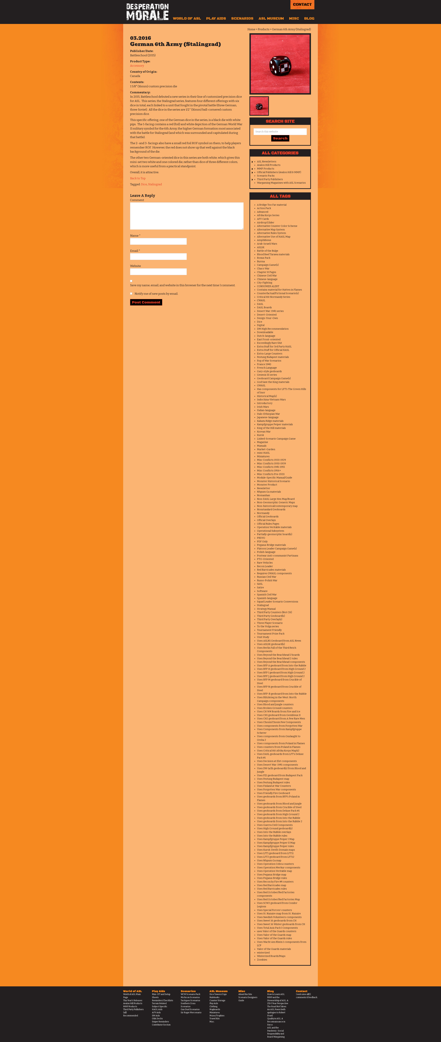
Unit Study (263, 637)
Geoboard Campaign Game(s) (274, 378)
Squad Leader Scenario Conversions (277, 601)
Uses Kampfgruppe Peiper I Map (275, 839)
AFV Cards (263, 219)
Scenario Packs (266, 175)
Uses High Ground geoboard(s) (275, 828)
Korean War (264, 431)
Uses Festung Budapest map (273, 778)
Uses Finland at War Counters (274, 786)
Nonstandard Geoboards (271, 509)
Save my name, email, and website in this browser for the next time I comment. (182, 285)
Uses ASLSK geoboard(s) (271, 644)
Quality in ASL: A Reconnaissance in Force (276, 1021)
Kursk (260, 435)
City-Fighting (264, 282)
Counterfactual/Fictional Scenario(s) (278, 293)
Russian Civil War (266, 576)
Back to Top (138, 178)
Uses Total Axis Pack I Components (277, 927)
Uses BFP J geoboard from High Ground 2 (281, 676)
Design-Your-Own (267, 318)
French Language (267, 367)
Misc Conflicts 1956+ (269, 470)
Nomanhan (263, 495)
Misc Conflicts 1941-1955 (271, 467)
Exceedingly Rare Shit (269, 343)
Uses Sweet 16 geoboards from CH (276, 920)
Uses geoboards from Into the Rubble (278, 818)
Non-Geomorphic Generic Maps (276, 502)
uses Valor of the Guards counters (276, 931)
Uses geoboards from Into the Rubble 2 (279, 821)
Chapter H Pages (266, 272)
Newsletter (263, 488)
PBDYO (261, 538)
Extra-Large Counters (269, 353)
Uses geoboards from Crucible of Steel (279, 807)
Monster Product (267, 484)
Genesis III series (267, 374)
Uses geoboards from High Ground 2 (278, 814)
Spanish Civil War (267, 594)
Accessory (137, 66)
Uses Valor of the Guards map (274, 934)
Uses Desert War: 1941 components (277, 764)
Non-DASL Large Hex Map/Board (276, 499)
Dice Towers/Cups (218, 994)
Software (262, 591)
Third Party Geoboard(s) (271, 616)
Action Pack (264, 208)
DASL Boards (264, 307)
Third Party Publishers (270, 179)
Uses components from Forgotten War (279, 725)
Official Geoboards (268, 516)
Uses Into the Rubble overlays (274, 832)
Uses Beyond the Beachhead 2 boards (278, 654)
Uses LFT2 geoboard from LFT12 (275, 856)
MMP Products (265, 168)
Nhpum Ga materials (269, 491)
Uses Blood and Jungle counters (275, 704)
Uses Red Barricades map (271, 885)
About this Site (245, 994)
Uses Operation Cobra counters (275, 864)
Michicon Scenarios (190, 997)
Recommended (130, 1015)
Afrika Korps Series (268, 215)
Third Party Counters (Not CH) (274, 612)
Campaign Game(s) (268, 265)
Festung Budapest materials (273, 357)
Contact (302, 4)
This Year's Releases (132, 1000)
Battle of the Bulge (267, 250)
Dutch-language (266, 335)
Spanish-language (267, 598)
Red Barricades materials (271, 569)
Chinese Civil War (267, 275)
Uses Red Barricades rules (272, 888)
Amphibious (264, 240)
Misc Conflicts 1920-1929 (271, 459)
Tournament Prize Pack (270, 633)
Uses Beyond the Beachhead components (281, 662)
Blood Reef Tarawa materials (273, 254)
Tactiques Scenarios (190, 1000)
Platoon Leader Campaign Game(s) (277, 548)
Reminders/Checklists (162, 1000)
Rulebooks (214, 997)
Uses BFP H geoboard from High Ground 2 (281, 669)
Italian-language (266, 410)
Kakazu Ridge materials (270, 421)
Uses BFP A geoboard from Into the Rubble (281, 665)
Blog (309, 18)
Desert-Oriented (266, 314)
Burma (261, 261)
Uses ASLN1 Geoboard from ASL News (279, 640)
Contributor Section (161, 1025)
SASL (260, 583)
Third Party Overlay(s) (269, 619)
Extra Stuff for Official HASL (273, 350)
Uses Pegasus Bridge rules (272, 878)
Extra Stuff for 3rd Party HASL (274, 346)
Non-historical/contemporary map (277, 506)
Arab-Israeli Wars (267, 243)
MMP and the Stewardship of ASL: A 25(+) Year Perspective (277, 1000)
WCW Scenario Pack (190, 994)
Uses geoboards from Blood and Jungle (279, 803)
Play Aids (216, 18)
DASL (260, 304)
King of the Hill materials (271, 428)
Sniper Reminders (160, 1021)
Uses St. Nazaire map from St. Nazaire (279, 913)
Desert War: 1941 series (270, 311)
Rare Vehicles (265, 562)
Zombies (262, 959)
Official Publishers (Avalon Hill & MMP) (279, 172)
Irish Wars (263, 406)
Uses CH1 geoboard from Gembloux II (279, 715)
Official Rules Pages (268, 523)
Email (135, 251)
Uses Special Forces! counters (274, 910)
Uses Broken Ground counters (275, 708)
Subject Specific (159, 1006)
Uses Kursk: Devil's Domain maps (276, 849)
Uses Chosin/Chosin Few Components (279, 722)
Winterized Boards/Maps (271, 956)
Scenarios (242, 18)
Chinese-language (267, 279)
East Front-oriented (268, 339)
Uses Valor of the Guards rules (274, 938)
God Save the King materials (273, 382)
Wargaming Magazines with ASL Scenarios (281, 182)
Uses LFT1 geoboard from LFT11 (275, 853)
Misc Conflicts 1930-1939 (271, 463)
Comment (137, 200)
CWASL (261, 300)
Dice (144, 184)
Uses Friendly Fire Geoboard (273, 793)
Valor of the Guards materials (274, 949)
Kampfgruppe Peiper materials (275, 424)
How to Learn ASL (276, 994)
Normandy (263, 513)
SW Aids (156, 1015)
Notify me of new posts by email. (156, 294)
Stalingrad (155, 184)
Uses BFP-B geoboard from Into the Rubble (282, 693)
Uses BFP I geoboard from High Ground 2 (281, 672)
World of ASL (187, 18)
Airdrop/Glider (265, 222)
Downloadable (265, 332)
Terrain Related (159, 1003)
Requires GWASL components (274, 573)
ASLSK (260, 247)
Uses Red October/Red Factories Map (278, 899)
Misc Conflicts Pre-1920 (271, 474)
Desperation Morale (147, 11)
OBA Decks (157, 1018)
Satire (260, 587)
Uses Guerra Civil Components (275, 825)
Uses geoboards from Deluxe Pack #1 (278, 810)
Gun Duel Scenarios (190, 1009)
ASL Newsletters (266, 161)
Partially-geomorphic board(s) (274, 534)
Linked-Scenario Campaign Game (276, 438)
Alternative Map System (271, 229)
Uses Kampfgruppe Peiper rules (275, 846)
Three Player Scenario (270, 623)
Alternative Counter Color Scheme (277, 226)
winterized (263, 952)
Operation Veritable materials (274, 527)
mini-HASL (263, 452)
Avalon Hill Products (268, 165)
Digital (260, 325)
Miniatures (263, 456)
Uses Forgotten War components (276, 789)
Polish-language (266, 552)
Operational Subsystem (270, 530)
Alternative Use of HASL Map (273, 236)
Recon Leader (265, 566)
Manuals (261, 445)
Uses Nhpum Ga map (269, 860)
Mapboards (214, 1009)
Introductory (264, 403)
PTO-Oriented (265, 559)
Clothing (213, 1006)
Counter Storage (217, 1000)
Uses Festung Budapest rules (273, 782)
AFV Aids (156, 1012)
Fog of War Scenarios (269, 360)
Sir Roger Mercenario (191, 1012)
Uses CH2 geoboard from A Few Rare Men (281, 718)
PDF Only (262, 541)
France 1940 (264, 364)
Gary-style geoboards (269, 371)
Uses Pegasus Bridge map (271, 874)
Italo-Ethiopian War (268, 413)
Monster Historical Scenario (273, 481)
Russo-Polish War (267, 580)
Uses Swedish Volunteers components (279, 917)
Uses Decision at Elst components (277, 761)
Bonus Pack (263, 257)
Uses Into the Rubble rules (272, 835)
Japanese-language (268, 417)
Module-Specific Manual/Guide (274, 477)
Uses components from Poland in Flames (281, 743)
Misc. (212, 1021)
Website (135, 266)
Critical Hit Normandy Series (273, 297)
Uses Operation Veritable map (274, 871)
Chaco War (263, 268)
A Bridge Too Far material (271, 204)
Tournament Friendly (269, 630)
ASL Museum (271, 18)
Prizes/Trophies (216, 1015)
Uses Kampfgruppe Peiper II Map (276, 842)
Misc (294, 18)
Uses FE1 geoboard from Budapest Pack (279, 775)
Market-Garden (266, 449)
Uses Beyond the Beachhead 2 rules (277, 658)
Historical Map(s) (267, 396)
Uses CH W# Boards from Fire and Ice (278, 711)
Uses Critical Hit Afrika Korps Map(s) (278, 750)
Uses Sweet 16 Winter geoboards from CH (281, 924)
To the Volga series (268, 626)
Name (135, 236)
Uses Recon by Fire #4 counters (275, 881)
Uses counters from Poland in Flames (278, 747)
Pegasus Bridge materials (271, 545)
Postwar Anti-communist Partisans (277, 555)
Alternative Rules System (271, 233)
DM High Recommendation (273, 328)
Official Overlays (266, 520)
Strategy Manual (266, 608)
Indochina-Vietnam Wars (271, 399)
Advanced (262, 211)
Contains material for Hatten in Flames (279, 289)
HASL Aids (157, 1009)
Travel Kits (214, 1018)
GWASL (261, 385)
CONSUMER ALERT (268, 286)
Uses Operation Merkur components (278, 867)
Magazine (262, 442)
